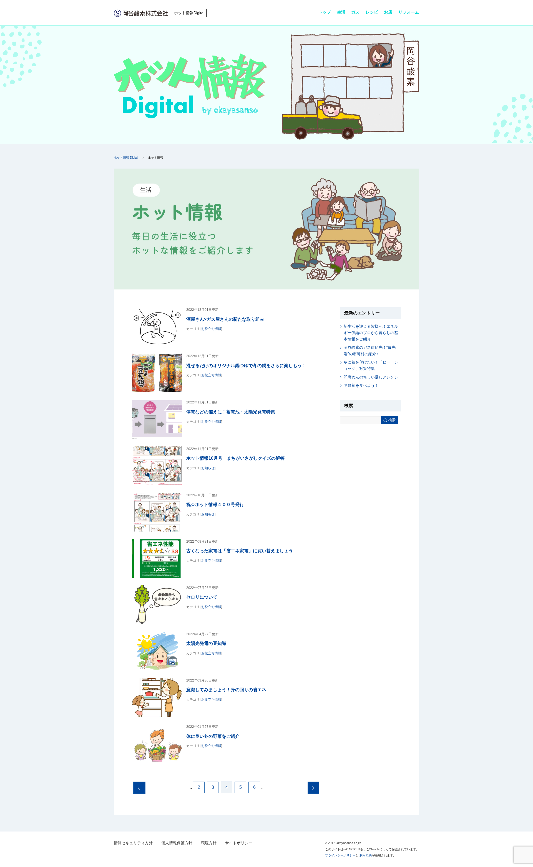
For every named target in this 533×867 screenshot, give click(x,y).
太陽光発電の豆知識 (206, 643)
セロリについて (201, 596)
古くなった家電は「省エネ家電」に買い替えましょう (239, 550)
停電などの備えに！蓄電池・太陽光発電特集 (230, 411)
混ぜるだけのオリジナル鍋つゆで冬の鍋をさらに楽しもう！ (246, 365)
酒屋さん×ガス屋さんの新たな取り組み (225, 319)
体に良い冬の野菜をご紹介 (213, 736)
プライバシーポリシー (340, 855)
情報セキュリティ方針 (133, 843)
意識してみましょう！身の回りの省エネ (226, 689)
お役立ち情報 (211, 329)
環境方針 (209, 843)
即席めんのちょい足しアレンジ (371, 377)
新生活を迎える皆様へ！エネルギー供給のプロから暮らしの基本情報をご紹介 (371, 332)
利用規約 (365, 855)
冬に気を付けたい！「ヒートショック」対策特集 (371, 365)
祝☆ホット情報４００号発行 (215, 504)
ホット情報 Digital (126, 157)
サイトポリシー (238, 843)
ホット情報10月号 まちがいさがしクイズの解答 (235, 458)
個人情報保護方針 (176, 843)
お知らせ (208, 468)
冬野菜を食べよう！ (361, 385)
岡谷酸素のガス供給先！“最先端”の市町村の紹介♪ (370, 350)
